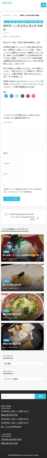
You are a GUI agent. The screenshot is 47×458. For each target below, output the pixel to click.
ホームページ (6, 15)
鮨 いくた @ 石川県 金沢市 (11, 427)
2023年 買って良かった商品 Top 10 (14, 411)
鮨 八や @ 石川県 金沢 (12, 284)
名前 (5, 153)
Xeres (5, 36)
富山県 (20, 21)
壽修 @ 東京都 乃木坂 (12, 314)
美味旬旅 (7, 2)
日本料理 (39, 21)
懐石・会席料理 (29, 21)
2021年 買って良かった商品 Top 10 (14, 419)
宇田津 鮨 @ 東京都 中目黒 (11, 439)
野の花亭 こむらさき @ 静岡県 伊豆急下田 (21, 255)
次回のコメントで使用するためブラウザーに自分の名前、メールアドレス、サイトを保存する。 (22, 190)
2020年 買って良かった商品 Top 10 (14, 423)
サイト (5, 174)
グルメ (15, 15)
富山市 (14, 21)
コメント (7, 122)
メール (6, 163)
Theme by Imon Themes (30, 455)
